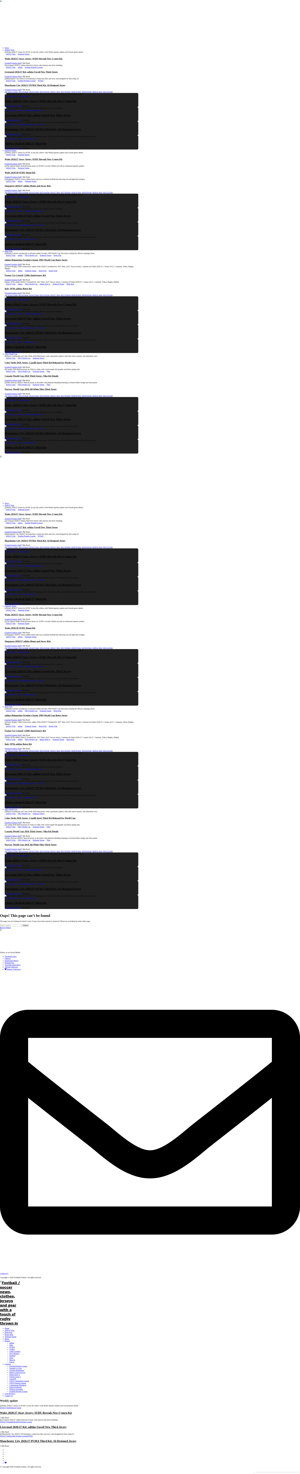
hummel (12, 1356)
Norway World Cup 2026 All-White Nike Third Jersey (31, 389)
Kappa (11, 1362)
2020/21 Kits (97, 92)
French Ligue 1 (15, 1377)
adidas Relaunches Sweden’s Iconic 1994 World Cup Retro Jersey (36, 260)
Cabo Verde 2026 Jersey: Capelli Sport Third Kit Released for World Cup (40, 362)
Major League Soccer (17, 1373)
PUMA (12, 1347)
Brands (7, 1341)
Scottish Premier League (18, 1392)
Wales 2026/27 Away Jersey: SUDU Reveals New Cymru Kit (33, 58)
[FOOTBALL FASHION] (69, 22)
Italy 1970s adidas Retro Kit (18, 288)
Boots (7, 1339)
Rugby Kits (9, 1335)
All (6, 92)
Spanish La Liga (15, 1368)
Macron (12, 1360)
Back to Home (5, 928)
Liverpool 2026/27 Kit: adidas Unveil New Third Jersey (31, 72)
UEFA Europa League (17, 1383)
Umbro (12, 1349)
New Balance (14, 1354)
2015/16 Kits (44, 92)
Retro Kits (8, 1333)
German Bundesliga (16, 1370)
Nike (11, 1345)
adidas (11, 1343)
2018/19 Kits (76, 92)
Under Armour (14, 1351)
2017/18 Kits (65, 92)
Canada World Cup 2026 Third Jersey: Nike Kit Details (31, 376)
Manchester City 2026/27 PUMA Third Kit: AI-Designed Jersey (35, 85)
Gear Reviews (10, 1394)
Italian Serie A (14, 1375)
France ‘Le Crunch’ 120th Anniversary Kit (25, 275)
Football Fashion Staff (13, 63)
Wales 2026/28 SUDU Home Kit (20, 172)
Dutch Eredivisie (15, 1387)
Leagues (8, 1364)
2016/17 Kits (55, 92)
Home (7, 1328)
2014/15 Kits (34, 92)
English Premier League (18, 1366)
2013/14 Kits (23, 92)
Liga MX (12, 1379)
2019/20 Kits (86, 92)
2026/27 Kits (9, 1330)
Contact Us (9, 1396)
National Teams (10, 1337)
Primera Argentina (16, 1389)
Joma (11, 1358)
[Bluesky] (6, 1463)
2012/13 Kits (13, 92)
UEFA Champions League (19, 1381)
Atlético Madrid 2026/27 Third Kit (26, 143)
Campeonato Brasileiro (17, 1385)
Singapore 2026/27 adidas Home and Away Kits (28, 186)
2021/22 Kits (107, 92)
